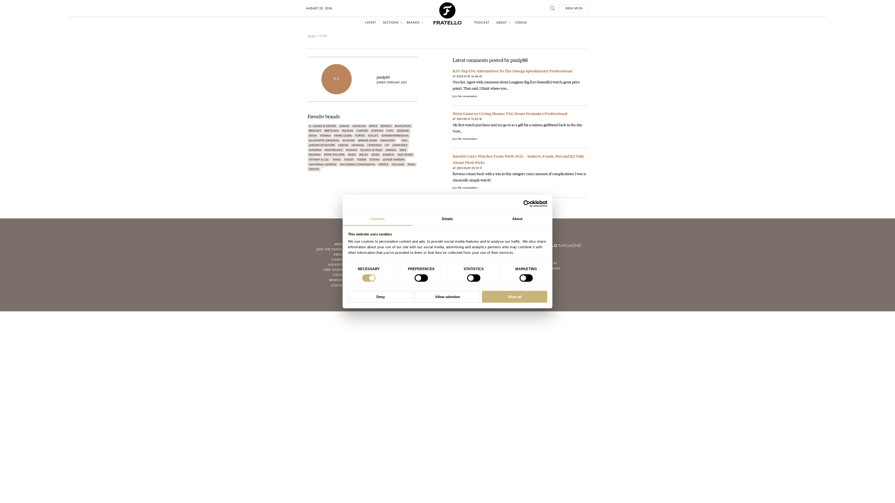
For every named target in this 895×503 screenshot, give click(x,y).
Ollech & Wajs (371, 150)
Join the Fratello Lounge (339, 249)
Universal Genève (323, 164)
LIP (387, 145)
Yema (411, 164)
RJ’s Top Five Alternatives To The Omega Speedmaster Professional (512, 70)
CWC (390, 131)
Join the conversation (465, 96)
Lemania (358, 145)
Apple (373, 126)
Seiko (375, 154)
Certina (377, 131)
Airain (344, 126)
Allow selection (447, 297)
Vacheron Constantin (357, 164)
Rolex (363, 154)
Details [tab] (447, 219)
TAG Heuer (405, 154)
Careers (339, 259)
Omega (391, 150)
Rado (352, 154)
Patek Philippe (334, 154)
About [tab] (517, 219)
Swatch (388, 154)
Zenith (314, 169)
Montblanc (334, 150)
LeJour (343, 145)
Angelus (359, 126)
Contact (338, 285)
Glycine (349, 140)
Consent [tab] (378, 219)
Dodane (403, 131)
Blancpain (403, 126)
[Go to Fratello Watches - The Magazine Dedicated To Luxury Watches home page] (447, 5)
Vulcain (398, 164)
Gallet (373, 135)
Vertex (383, 164)
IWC (405, 140)
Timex (337, 159)
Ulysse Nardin (393, 159)
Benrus (386, 126)
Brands (413, 22)
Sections (391, 22)
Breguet (315, 131)
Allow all (515, 297)
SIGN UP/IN (573, 8)
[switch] (421, 278)
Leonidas (375, 145)
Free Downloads (339, 270)
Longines (399, 145)
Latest (370, 22)
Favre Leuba (343, 135)
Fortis (360, 135)
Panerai (315, 154)
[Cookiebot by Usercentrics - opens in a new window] (526, 203)
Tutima (374, 159)
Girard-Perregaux (395, 135)
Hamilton (388, 140)
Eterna (325, 135)
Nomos (351, 150)
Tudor (361, 159)
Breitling (332, 131)
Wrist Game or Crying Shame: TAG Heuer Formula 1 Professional (510, 113)
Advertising (338, 264)
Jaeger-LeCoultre (322, 145)
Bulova (347, 131)
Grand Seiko (367, 140)
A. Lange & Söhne (322, 126)
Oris (403, 150)
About (501, 22)
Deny (380, 297)
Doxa (313, 135)
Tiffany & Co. (319, 159)
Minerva (315, 150)
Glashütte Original (324, 140)
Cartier (362, 131)
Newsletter (339, 280)
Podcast (481, 22)
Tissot (349, 159)
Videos (521, 22)
